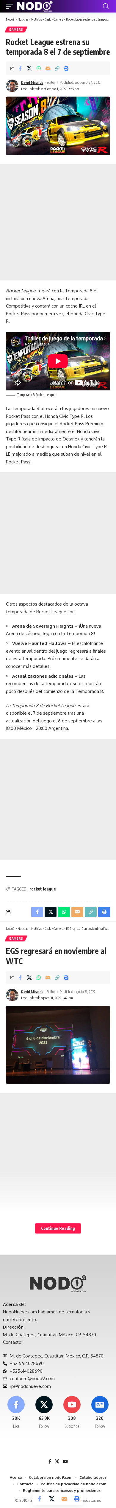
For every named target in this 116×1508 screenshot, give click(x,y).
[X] (44, 1412)
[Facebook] (16, 1412)
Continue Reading (58, 1228)
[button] (11, 6)
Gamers (16, 29)
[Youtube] (72, 1412)
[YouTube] (65, 1461)
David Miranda (32, 82)
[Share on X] (29, 68)
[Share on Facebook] (20, 68)
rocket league (42, 888)
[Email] (48, 68)
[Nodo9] (35, 6)
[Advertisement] (58, 222)
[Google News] (100, 1412)
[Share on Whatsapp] (39, 68)
